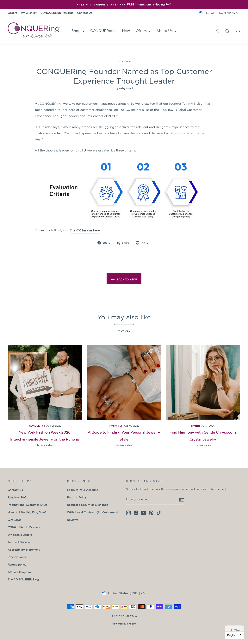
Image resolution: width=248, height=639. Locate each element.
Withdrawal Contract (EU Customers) (92, 512)
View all (124, 330)
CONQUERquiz (103, 31)
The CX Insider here (85, 230)
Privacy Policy (17, 557)
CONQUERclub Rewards (56, 12)
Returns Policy (77, 497)
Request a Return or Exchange (87, 504)
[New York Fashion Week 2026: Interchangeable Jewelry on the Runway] (45, 382)
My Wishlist (29, 12)
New (126, 31)
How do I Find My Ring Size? (27, 512)
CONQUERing (37, 425)
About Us (165, 31)
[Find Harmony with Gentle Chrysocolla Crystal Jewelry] (203, 382)
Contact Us (84, 12)
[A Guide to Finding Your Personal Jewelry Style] (124, 382)
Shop (76, 31)
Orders (12, 12)
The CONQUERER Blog (23, 579)
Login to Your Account (82, 489)
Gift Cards (14, 519)
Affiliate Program (19, 572)
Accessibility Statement (24, 549)
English (231, 635)
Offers (142, 31)
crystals (195, 425)
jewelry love (115, 425)
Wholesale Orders (20, 534)
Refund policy (17, 564)
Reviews (72, 519)
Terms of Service (19, 542)
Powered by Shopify (124, 623)
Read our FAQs (18, 497)
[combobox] (234, 635)
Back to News (126, 279)
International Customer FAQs (27, 504)
